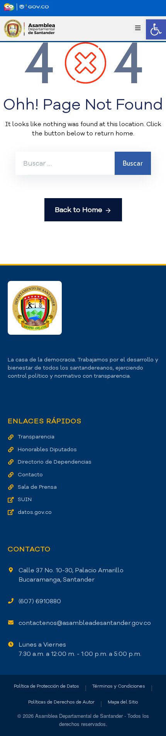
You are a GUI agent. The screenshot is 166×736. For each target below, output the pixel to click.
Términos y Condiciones (118, 686)
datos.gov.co (35, 512)
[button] (156, 29)
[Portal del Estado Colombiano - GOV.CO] (26, 7)
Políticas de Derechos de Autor (61, 702)
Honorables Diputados (47, 449)
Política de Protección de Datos (46, 686)
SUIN (25, 499)
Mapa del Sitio (123, 702)
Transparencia (36, 436)
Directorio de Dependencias (54, 462)
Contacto (30, 474)
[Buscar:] (65, 163)
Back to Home (78, 209)
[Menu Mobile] (138, 28)
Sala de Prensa (37, 487)
